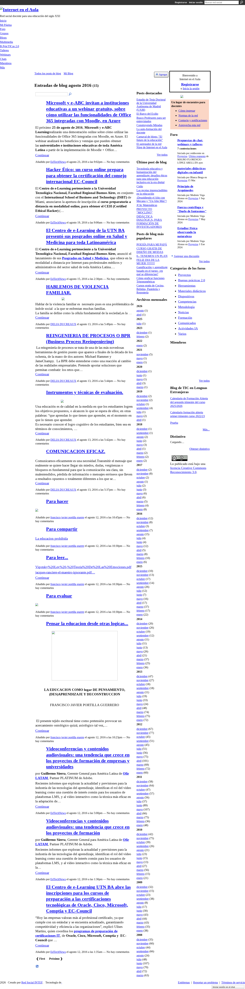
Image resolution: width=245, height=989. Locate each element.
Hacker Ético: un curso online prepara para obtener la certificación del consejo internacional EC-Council (86, 175)
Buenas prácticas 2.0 (191, 280)
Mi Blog (68, 73)
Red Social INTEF (32, 982)
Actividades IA (188, 328)
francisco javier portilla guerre (67, 517)
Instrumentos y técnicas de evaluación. (84, 392)
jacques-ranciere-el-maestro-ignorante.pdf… (65, 572)
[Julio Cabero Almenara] (193, 371)
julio (139, 323)
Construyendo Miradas (149, 125)
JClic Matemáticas (146, 205)
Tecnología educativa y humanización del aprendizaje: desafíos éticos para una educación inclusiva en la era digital (151, 175)
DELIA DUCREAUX (63, 324)
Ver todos (162, 154)
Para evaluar (59, 595)
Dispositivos (186, 296)
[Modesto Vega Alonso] (174, 361)
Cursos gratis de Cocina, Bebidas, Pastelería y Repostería (150, 289)
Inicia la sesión (191, 88)
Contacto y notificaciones (192, 120)
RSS (37, 966)
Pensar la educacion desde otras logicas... (87, 623)
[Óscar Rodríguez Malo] (202, 352)
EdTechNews (58, 161)
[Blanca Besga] (202, 361)
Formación (185, 317)
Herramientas (186, 285)
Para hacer (57, 501)
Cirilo (139, 186)
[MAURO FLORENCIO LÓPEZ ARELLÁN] (174, 352)
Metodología (186, 307)
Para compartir (61, 529)
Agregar (163, 74)
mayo (139, 358)
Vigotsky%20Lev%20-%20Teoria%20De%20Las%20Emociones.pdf (83, 567)
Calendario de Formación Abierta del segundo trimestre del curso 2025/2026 (189, 402)
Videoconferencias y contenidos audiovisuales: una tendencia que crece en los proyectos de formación (87, 826)
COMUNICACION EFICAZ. (75, 451)
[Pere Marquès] (183, 371)
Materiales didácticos (192, 291)
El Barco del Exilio (147, 113)
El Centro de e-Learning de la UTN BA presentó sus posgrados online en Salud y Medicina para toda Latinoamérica (86, 236)
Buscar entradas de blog (70, 94)
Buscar (241, 2)
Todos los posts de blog (47, 73)
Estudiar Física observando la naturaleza (187, 232)
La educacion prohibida (51, 538)
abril (139, 314)
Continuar (42, 155)
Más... (206, 429)
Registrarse (181, 2)
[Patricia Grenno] (202, 371)
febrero (140, 336)
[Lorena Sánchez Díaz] (183, 361)
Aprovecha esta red (189, 125)
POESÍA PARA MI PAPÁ (151, 244)
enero (139, 345)
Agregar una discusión (186, 256)
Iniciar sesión (196, 2)
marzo (139, 387)
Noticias (183, 312)
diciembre (142, 332)
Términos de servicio (233, 982)
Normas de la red (188, 115)
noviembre (142, 354)
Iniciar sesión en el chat (224, 987)
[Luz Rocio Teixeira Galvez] (174, 371)
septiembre (142, 408)
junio (139, 375)
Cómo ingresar (186, 110)
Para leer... (57, 557)
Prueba (174, 422)
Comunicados (187, 323)
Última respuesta (197, 156)
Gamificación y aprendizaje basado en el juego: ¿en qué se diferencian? (152, 271)
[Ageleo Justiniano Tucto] (183, 352)
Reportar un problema (205, 982)
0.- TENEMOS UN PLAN (152, 255)
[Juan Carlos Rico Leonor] (193, 361)
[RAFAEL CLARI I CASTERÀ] (193, 352)
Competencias (187, 301)
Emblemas (184, 982)
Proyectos (182, 156)
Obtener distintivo (199, 448)
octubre (140, 404)
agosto (140, 310)
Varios (182, 334)
